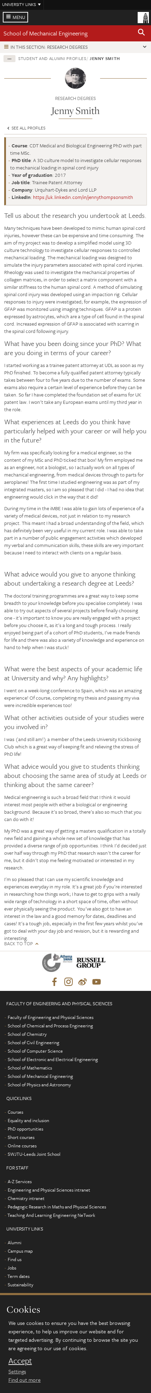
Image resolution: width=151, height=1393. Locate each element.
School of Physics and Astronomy (39, 1084)
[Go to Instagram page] (68, 982)
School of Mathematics (30, 1067)
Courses (15, 1111)
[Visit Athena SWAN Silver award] (59, 964)
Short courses (21, 1137)
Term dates (18, 1276)
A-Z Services (20, 1181)
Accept (20, 1361)
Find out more (24, 1380)
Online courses (22, 1145)
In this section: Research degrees (49, 47)
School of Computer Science (35, 1050)
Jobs (11, 1267)
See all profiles (28, 128)
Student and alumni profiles (52, 58)
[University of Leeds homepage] (143, 17)
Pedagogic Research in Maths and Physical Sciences (57, 1206)
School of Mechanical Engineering (45, 33)
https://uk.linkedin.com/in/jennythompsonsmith (83, 197)
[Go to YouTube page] (96, 982)
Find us (14, 1259)
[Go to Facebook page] (54, 982)
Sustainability (20, 1284)
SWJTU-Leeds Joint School (34, 1154)
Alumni (14, 1242)
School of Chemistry (27, 1034)
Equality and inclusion (28, 1120)
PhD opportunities (25, 1128)
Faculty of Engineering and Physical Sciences (50, 1017)
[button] (141, 33)
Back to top (18, 943)
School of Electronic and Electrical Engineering (53, 1059)
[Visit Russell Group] (92, 964)
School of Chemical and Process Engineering (50, 1025)
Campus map (20, 1250)
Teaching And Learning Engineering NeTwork (51, 1215)
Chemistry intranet (26, 1198)
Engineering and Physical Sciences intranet (49, 1189)
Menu (19, 17)
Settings (17, 1371)
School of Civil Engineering (33, 1042)
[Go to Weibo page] (82, 982)
